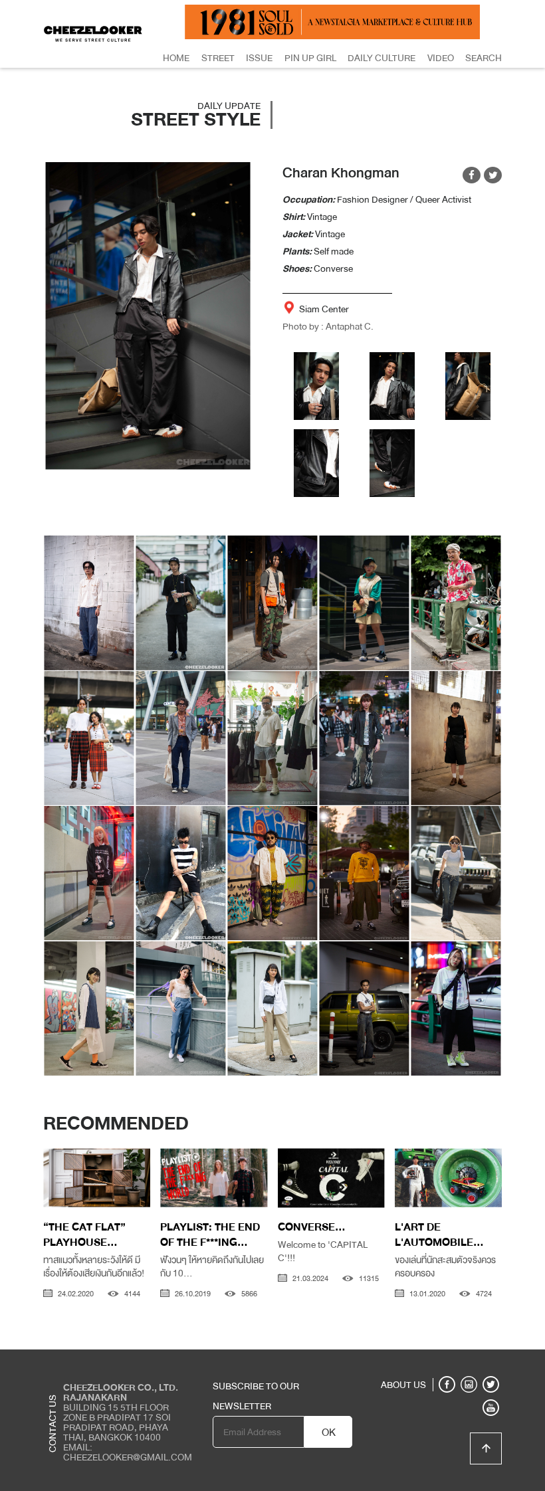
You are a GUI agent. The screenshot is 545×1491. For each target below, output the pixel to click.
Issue (259, 58)
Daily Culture (381, 58)
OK (329, 1432)
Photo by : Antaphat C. (328, 326)
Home (176, 58)
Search (483, 58)
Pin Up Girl (310, 58)
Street (218, 58)
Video (440, 58)
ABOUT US (403, 1384)
